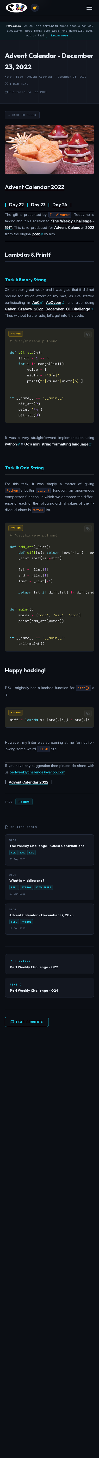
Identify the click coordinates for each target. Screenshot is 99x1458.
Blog (19, 77)
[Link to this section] (68, 188)
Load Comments (29, 1022)
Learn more (59, 35)
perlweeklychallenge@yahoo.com (37, 772)
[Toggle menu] (89, 8)
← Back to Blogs (22, 115)
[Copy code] (88, 334)
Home (8, 77)
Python (24, 802)
